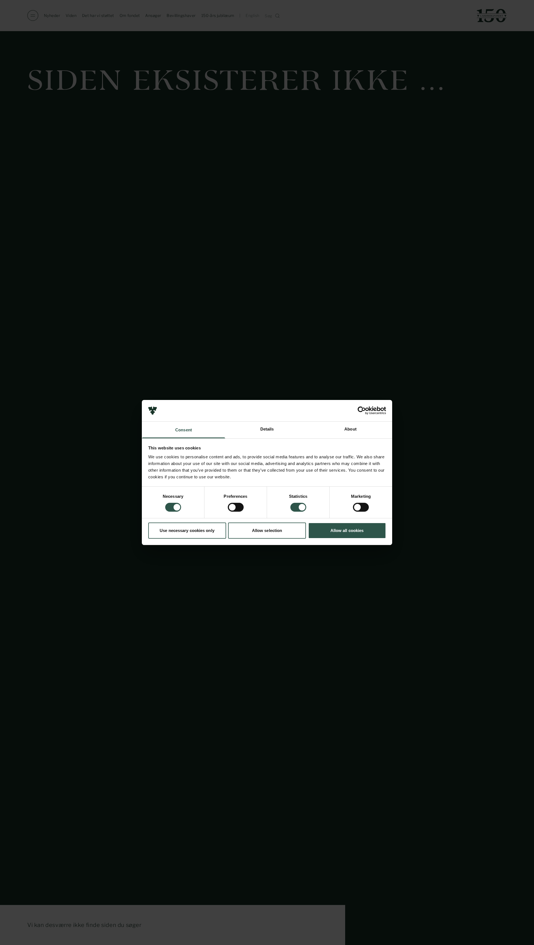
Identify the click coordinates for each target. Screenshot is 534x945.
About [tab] (350, 429)
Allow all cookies (347, 530)
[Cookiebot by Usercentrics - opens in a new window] (361, 410)
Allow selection (267, 530)
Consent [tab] (183, 429)
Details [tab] (267, 429)
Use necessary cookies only (187, 530)
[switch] (236, 507)
